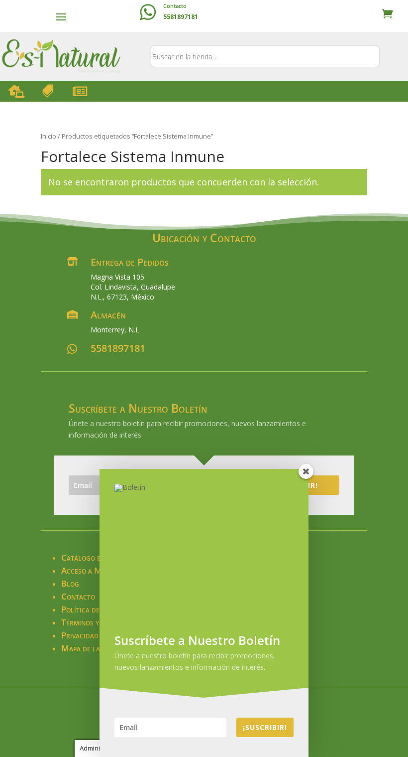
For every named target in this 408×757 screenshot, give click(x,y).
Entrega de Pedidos (130, 262)
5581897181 (118, 348)
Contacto (175, 5)
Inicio (48, 136)
